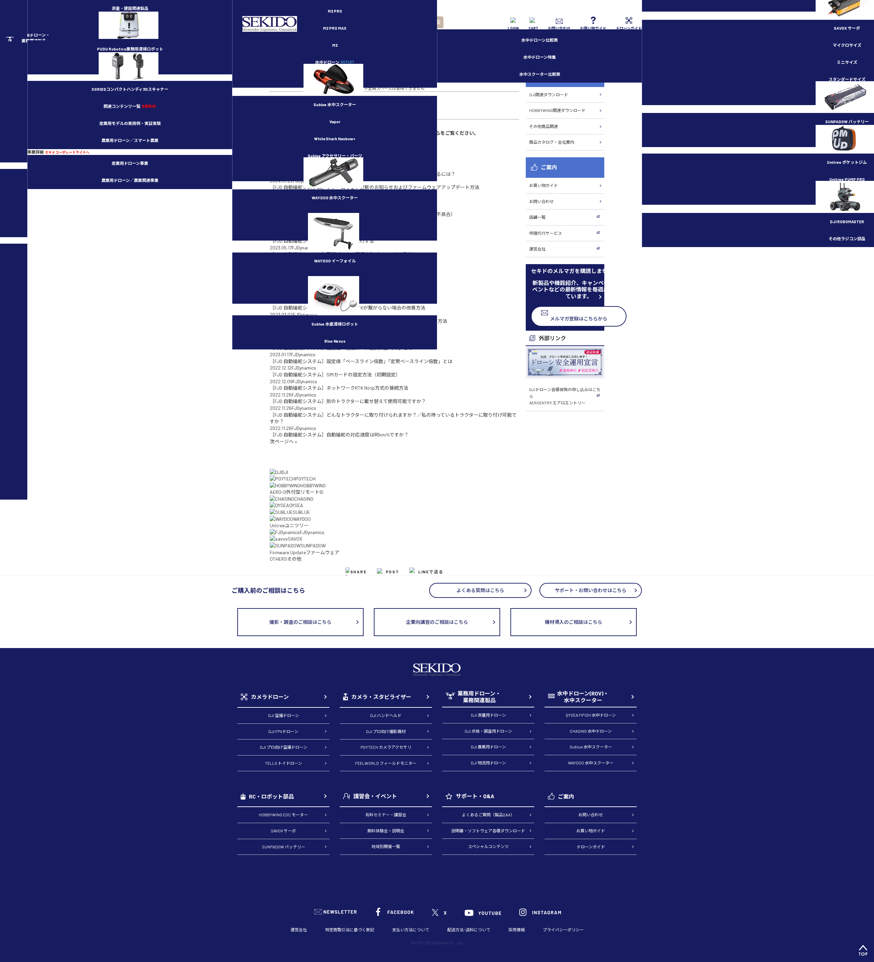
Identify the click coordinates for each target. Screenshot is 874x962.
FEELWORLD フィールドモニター (386, 763)
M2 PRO (335, 11)
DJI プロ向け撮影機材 (386, 731)
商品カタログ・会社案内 (551, 142)
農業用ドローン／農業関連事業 (129, 180)
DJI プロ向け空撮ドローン (283, 747)
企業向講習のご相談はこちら (437, 622)
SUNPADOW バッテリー (283, 846)
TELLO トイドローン (283, 763)
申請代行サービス (545, 233)
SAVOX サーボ (283, 830)
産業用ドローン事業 (130, 163)
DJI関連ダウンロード (548, 94)
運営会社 (537, 248)
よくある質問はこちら (480, 590)
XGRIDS (129, 89)
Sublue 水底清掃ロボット (334, 323)
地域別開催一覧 (385, 846)
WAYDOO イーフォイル (335, 260)
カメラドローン (270, 696)
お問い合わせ (541, 201)
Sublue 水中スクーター (334, 104)
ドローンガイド (591, 846)
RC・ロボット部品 (271, 796)
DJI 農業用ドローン (488, 746)
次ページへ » (283, 441)
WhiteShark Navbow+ (334, 138)
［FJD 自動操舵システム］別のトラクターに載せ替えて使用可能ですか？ (348, 401)
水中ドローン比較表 (539, 40)
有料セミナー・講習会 (385, 814)
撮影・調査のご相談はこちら (300, 622)
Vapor (334, 121)
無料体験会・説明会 (385, 830)
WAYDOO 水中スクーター (335, 197)
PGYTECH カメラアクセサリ (386, 747)
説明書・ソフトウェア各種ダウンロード (488, 830)
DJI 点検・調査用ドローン (488, 731)
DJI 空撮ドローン (283, 715)
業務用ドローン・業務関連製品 (479, 696)
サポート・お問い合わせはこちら (590, 590)
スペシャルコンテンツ (488, 846)
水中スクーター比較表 (539, 74)
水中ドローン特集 (539, 57)
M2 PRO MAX (335, 28)
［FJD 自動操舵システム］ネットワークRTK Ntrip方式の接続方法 (339, 388)
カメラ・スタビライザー (381, 696)
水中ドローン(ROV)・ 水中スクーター (583, 696)
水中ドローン (334, 62)
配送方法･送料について (468, 929)
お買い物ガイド (543, 185)
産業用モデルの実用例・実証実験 (130, 123)
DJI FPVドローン (283, 731)
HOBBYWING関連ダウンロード (557, 110)
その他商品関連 (543, 126)
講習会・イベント (375, 796)
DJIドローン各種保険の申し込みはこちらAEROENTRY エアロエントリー (565, 396)
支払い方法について (410, 929)
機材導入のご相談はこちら (573, 622)
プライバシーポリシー (563, 929)
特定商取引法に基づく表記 (349, 929)
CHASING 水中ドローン (591, 731)
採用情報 (516, 929)
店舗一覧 (537, 217)
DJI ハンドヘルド (385, 715)
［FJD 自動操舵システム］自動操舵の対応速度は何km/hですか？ (339, 434)
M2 (335, 45)
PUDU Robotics (130, 48)
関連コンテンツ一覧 (129, 106)
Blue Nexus (335, 341)
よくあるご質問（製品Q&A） (488, 814)
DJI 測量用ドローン (488, 715)
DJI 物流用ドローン (488, 762)
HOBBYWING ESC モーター (283, 814)
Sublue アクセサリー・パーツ (335, 155)
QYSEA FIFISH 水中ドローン (591, 715)
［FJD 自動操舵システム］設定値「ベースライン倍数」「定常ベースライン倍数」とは (361, 361)
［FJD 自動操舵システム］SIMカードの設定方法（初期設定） (335, 374)
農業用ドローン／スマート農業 (129, 140)
